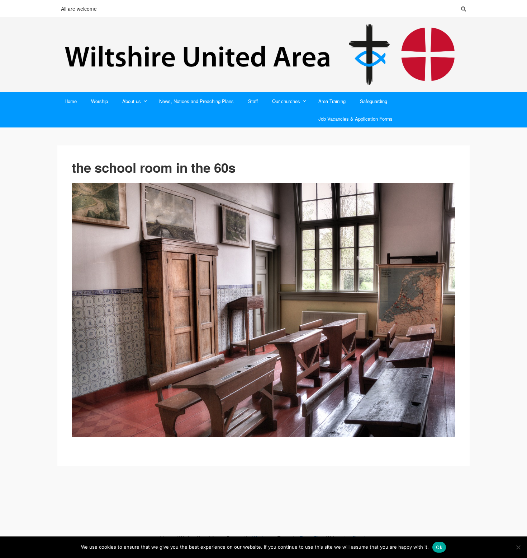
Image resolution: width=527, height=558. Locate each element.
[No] (518, 547)
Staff (253, 101)
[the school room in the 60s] (263, 310)
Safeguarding (373, 101)
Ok (439, 547)
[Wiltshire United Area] (263, 54)
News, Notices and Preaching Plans (196, 101)
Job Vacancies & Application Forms (355, 118)
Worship (99, 101)
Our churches (286, 101)
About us (131, 101)
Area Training (332, 101)
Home (71, 101)
